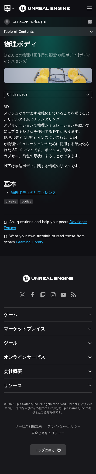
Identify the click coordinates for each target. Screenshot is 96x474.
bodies (26, 201)
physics (11, 201)
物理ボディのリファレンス (33, 192)
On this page (17, 94)
